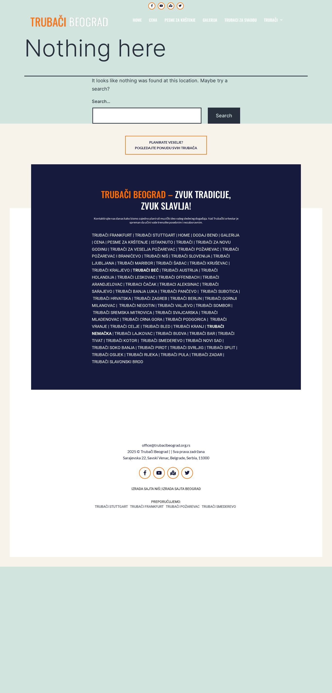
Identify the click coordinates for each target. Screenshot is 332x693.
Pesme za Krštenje (127, 242)
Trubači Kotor (121, 340)
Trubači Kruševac (209, 263)
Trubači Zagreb (150, 298)
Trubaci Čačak (141, 284)
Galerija (210, 20)
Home (137, 20)
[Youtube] (161, 5)
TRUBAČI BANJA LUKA (136, 291)
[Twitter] (180, 5)
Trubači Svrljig (187, 347)
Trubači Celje (125, 326)
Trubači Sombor (213, 305)
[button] (273, 20)
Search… (101, 101)
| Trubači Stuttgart (153, 235)
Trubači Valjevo (175, 305)
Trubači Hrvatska (112, 298)
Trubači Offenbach (179, 277)
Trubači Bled (156, 326)
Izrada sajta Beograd (181, 489)
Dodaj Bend (205, 235)
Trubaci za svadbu (241, 20)
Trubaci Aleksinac (179, 284)
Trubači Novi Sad (203, 340)
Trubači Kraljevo (111, 270)
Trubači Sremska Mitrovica (122, 312)
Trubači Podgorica (185, 319)
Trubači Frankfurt (112, 235)
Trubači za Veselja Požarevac (142, 249)
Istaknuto (162, 242)
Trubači (271, 20)
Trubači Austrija (180, 270)
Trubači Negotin (137, 305)
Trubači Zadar (207, 354)
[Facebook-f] (151, 5)
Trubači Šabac (171, 263)
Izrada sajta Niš (145, 489)
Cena (153, 20)
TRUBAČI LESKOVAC (136, 277)
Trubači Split (221, 347)
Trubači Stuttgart (111, 506)
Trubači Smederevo (162, 340)
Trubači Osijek (107, 354)
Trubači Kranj (188, 326)
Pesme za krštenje (180, 20)
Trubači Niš (156, 256)
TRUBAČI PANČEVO (178, 291)
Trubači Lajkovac (133, 333)
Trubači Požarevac (199, 249)
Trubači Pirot (152, 347)
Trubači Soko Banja (113, 347)
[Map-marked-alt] (170, 5)
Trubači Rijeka (142, 354)
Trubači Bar (202, 333)
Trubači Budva (171, 333)
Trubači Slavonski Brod (117, 361)
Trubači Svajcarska (176, 312)
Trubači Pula (175, 354)
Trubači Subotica (219, 291)
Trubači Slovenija (190, 256)
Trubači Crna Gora (142, 319)
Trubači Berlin (186, 298)
